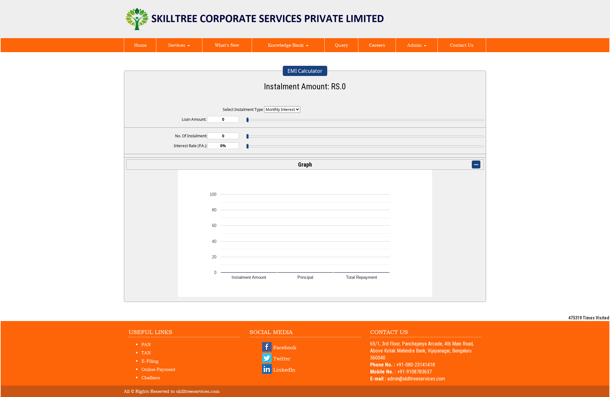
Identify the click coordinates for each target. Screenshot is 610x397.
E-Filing (150, 361)
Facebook (284, 347)
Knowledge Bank (286, 45)
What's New (227, 45)
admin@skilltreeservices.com (416, 379)
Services (177, 45)
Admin (415, 45)
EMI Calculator (305, 70)
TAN (146, 353)
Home (140, 45)
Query (341, 45)
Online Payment (158, 369)
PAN (146, 344)
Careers (377, 45)
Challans (150, 377)
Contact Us (461, 45)
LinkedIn (284, 369)
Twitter (281, 358)
